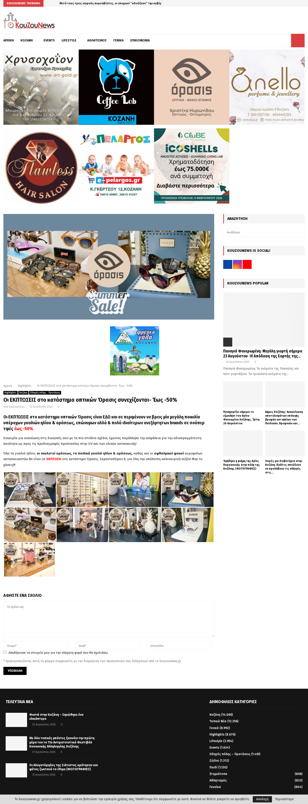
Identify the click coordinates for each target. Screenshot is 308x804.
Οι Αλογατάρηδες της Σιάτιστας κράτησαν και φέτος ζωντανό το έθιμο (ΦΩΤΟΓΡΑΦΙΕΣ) (63, 767)
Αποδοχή (262, 799)
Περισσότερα (284, 799)
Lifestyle (69, 40)
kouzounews (17, 406)
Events (49, 40)
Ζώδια (214, 761)
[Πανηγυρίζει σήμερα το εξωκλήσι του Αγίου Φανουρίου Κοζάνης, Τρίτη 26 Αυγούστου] (243, 394)
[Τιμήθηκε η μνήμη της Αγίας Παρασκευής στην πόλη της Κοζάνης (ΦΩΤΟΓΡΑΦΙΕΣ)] (243, 443)
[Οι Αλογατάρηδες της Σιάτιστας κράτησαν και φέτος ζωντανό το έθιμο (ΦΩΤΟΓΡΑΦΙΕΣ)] (16, 770)
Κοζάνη (27, 40)
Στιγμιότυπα (218, 774)
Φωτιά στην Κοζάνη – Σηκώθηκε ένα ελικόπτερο (92, 3)
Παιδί (213, 767)
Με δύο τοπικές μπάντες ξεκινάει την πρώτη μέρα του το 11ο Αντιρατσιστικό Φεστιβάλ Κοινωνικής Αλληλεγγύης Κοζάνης (61, 742)
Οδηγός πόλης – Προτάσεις (229, 754)
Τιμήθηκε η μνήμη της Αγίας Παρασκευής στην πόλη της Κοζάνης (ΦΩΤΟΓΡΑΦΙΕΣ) (241, 464)
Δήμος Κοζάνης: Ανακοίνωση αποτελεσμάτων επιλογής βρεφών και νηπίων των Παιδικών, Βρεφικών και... (284, 417)
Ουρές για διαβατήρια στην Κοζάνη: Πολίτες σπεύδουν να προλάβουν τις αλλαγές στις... (283, 466)
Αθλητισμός (97, 40)
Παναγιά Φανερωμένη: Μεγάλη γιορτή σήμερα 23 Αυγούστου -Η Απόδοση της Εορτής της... (262, 354)
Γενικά (118, 40)
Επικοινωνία (140, 40)
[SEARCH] (300, 232)
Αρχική (8, 40)
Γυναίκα (215, 787)
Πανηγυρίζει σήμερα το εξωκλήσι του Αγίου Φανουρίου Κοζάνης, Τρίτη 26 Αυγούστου (241, 417)
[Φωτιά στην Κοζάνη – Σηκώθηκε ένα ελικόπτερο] (16, 720)
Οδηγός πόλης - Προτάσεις (45, 392)
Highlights (10, 392)
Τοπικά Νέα (217, 721)
